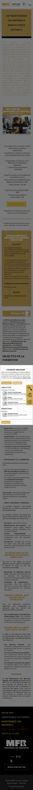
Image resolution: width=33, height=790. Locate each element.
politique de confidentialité (22, 378)
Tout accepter (6, 383)
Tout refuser (17, 383)
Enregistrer (5, 422)
